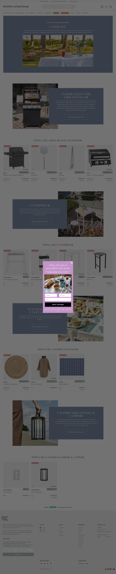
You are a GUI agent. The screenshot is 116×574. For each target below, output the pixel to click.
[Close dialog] (72, 263)
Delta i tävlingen (58, 304)
